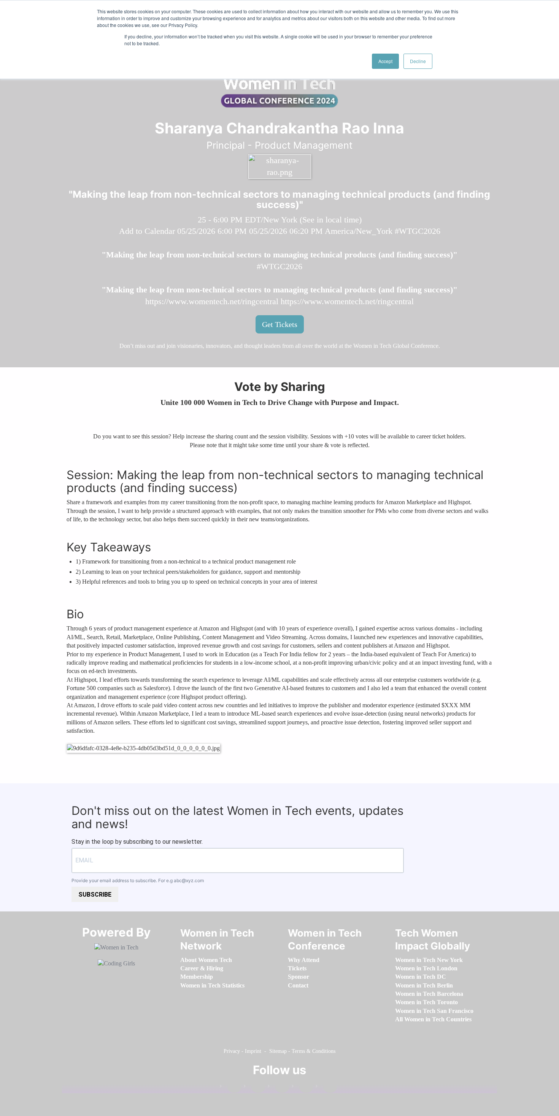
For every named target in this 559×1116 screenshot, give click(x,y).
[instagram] (278, 1087)
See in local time (330, 219)
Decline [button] (418, 61)
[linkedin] (254, 1087)
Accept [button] (385, 61)
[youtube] (326, 1087)
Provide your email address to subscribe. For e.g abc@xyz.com (137, 880)
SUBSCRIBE (94, 894)
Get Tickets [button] (279, 324)
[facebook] (230, 1087)
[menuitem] (206, 960)
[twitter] (302, 1087)
